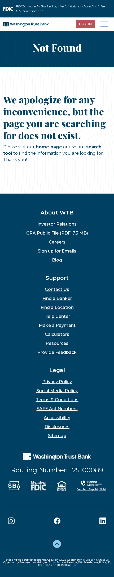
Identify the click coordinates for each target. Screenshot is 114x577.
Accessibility (57, 417)
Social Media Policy (57, 390)
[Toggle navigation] (104, 24)
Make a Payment (57, 325)
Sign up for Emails (57, 251)
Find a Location (57, 307)
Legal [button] (57, 370)
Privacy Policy (57, 381)
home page (49, 146)
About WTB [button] (57, 212)
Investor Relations (57, 224)
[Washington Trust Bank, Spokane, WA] (26, 24)
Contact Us (57, 289)
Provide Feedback (57, 352)
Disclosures (57, 426)
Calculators (57, 334)
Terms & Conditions (57, 399)
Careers (57, 242)
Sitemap (57, 435)
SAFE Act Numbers (57, 408)
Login (85, 24)
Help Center (57, 316)
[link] (91, 485)
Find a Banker (57, 298)
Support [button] (57, 278)
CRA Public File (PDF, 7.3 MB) (57, 233)
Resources (57, 343)
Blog (57, 260)
